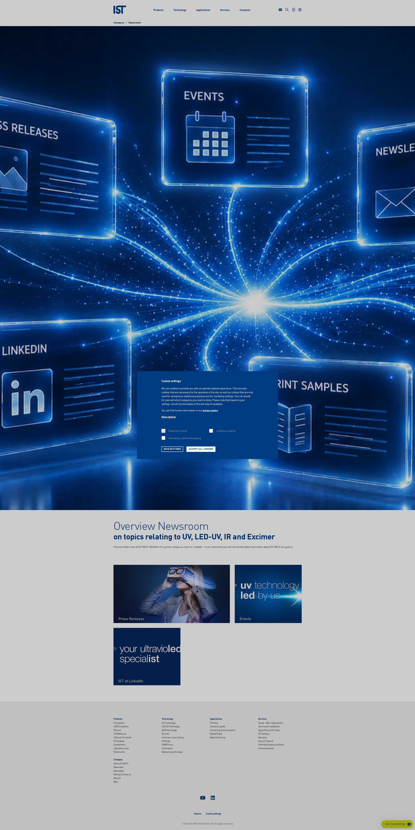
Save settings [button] (172, 449)
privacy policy (210, 410)
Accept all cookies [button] (201, 449)
